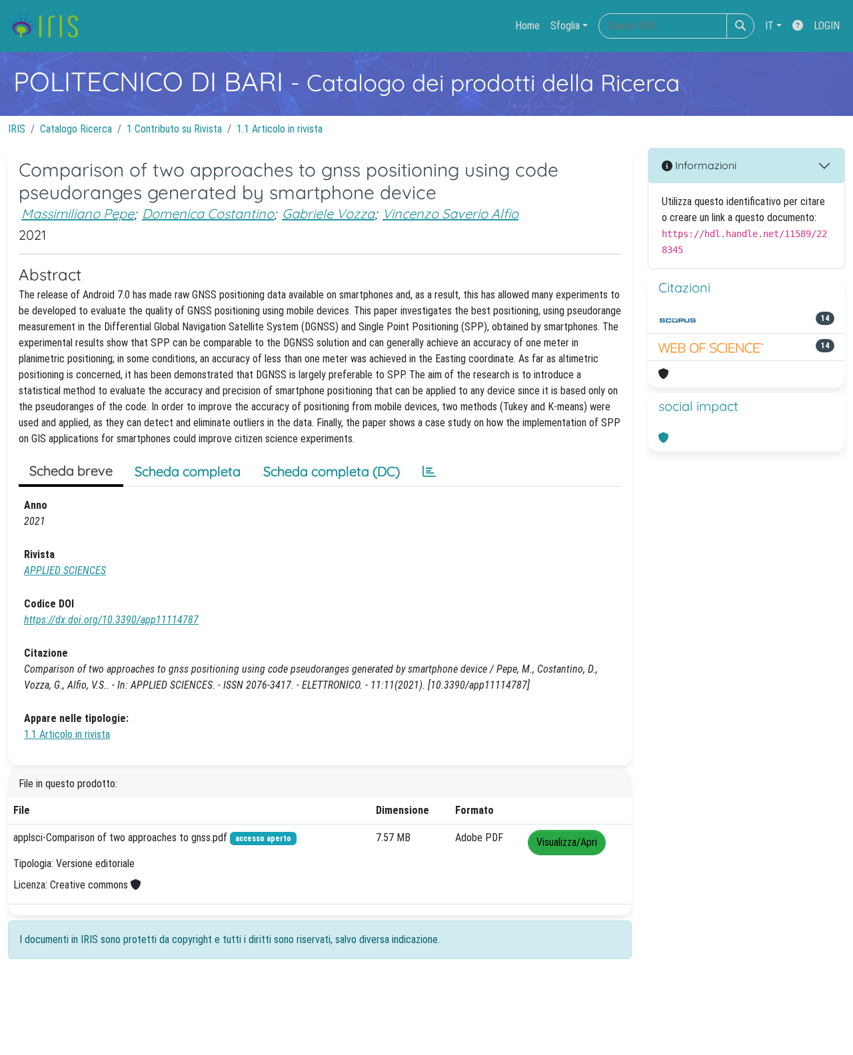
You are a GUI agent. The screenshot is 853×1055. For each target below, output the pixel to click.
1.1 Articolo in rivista (280, 129)
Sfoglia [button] (565, 25)
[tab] (429, 472)
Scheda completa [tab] (188, 471)
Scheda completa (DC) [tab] (331, 471)
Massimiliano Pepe (77, 213)
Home (527, 25)
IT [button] (769, 25)
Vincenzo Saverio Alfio (450, 213)
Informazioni (704, 165)
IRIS (16, 129)
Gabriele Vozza (328, 213)
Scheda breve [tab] (71, 470)
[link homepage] (48, 26)
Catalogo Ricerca (76, 129)
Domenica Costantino (208, 213)
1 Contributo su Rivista (174, 129)
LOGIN (827, 25)
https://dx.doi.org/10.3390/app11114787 (111, 619)
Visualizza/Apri (566, 842)
